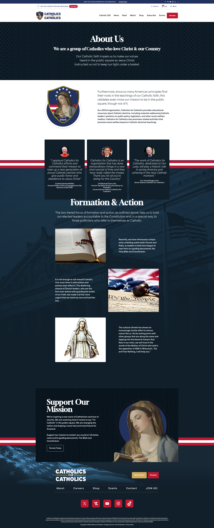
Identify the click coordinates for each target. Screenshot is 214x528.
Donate (172, 15)
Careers (78, 488)
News (116, 15)
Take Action (139, 475)
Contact (131, 488)
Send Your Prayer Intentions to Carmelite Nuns (100, 2)
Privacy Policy (130, 524)
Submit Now (123, 2)
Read (124, 15)
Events (162, 15)
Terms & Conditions (119, 524)
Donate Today (55, 448)
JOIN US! (152, 488)
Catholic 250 (105, 15)
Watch (133, 15)
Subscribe (151, 15)
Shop (141, 15)
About (60, 488)
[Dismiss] (178, 2)
